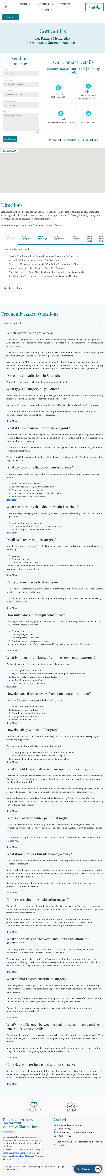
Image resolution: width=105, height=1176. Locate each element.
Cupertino (74, 256)
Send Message (10, 139)
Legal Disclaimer (66, 1166)
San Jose (7, 1159)
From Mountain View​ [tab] (75, 238)
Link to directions (13, 288)
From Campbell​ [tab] (26, 237)
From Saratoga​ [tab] (42, 237)
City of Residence (10, 101)
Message (7, 111)
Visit (88, 91)
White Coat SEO (9, 1169)
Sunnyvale (14, 1152)
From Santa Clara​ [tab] (89, 238)
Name (5, 70)
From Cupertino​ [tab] (59, 237)
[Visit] (88, 86)
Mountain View (32, 1155)
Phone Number (9, 80)
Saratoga (34, 1152)
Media (48, 10)
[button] (100, 323)
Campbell (24, 1152)
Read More (11, 421)
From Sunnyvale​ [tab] (10, 237)
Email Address (8, 91)
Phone (58, 93)
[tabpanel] (52, 270)
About (23, 4)
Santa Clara (18, 1155)
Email (60, 119)
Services (65, 4)
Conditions (43, 4)
